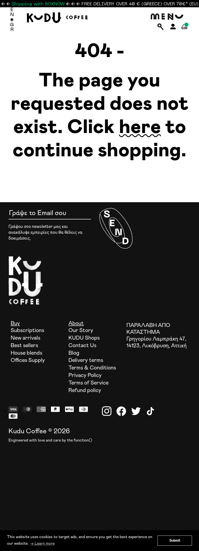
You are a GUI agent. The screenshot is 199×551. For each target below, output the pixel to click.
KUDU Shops (84, 338)
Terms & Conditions (92, 368)
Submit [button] (174, 540)
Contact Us (82, 345)
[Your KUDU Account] (173, 28)
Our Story (80, 330)
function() (83, 440)
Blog (73, 353)
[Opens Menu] (167, 17)
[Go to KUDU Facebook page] (121, 411)
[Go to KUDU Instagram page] (107, 411)
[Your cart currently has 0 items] (184, 32)
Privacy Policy (85, 375)
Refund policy (84, 390)
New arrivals (25, 338)
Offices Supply (28, 360)
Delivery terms (85, 360)
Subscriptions (27, 330)
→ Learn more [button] (42, 543)
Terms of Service (88, 383)
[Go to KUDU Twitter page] (136, 411)
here (140, 127)
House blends (26, 353)
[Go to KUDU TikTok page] (150, 411)
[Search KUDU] (160, 27)
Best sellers (24, 345)
